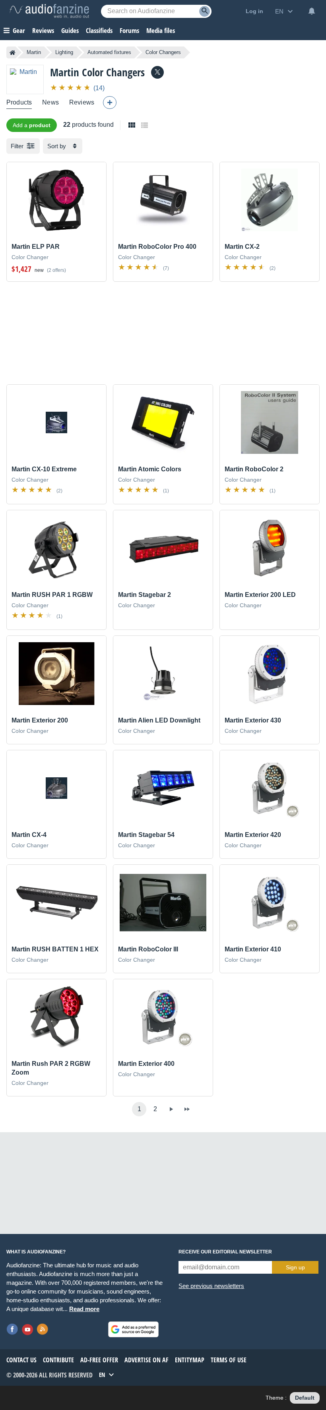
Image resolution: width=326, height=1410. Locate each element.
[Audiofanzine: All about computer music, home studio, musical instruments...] (49, 11)
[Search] (204, 11)
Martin (34, 52)
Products (19, 102)
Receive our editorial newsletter (225, 1252)
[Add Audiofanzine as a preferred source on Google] (133, 1329)
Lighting (64, 52)
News (50, 102)
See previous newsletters (211, 1285)
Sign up (295, 1267)
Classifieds (99, 30)
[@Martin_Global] (157, 72)
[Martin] (25, 79)
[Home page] (13, 52)
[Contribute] (109, 102)
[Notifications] (311, 11)
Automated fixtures (109, 52)
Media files (160, 30)
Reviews (43, 30)
